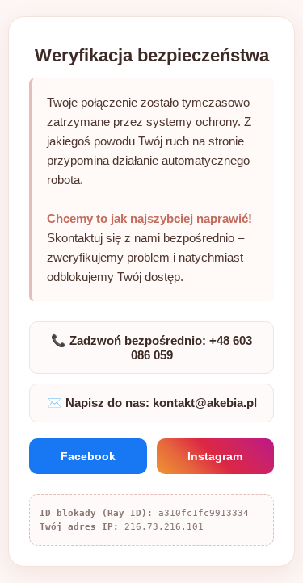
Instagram (214, 456)
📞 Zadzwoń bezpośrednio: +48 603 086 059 (151, 347)
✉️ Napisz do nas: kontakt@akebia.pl (152, 402)
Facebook (88, 456)
